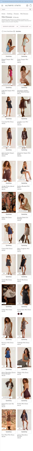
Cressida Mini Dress (8, 122)
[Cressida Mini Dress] (9, 106)
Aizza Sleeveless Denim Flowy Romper (9, 373)
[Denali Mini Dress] (24, 264)
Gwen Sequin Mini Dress (22, 60)
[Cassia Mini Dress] (9, 233)
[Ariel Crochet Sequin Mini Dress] (9, 138)
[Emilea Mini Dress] (24, 388)
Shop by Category (8, 26)
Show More (16, 442)
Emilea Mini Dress (22, 403)
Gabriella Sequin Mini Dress (8, 91)
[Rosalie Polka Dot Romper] (24, 202)
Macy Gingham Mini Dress (23, 249)
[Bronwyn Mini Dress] (9, 327)
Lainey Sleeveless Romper (22, 435)
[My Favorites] (13, 36)
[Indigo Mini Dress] (9, 294)
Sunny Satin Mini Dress (24, 309)
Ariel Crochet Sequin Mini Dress (8, 153)
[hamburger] (2, 5)
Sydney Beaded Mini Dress (23, 187)
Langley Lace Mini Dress (22, 122)
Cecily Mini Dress (7, 280)
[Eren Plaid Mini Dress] (9, 419)
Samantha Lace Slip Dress (8, 404)
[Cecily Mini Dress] (9, 264)
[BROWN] (19, 314)
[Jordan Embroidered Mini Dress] (9, 171)
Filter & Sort (24, 26)
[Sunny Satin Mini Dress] (24, 294)
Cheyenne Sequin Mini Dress (24, 153)
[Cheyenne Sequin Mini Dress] (24, 138)
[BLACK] (21, 314)
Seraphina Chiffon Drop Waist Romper (23, 91)
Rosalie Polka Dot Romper (22, 218)
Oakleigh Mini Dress (23, 342)
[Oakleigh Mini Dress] (24, 327)
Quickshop (9, 56)
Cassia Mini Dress (7, 248)
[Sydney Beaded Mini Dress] (24, 171)
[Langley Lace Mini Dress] (24, 106)
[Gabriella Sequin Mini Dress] (9, 75)
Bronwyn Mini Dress (8, 342)
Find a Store (18, 31)
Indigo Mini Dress (7, 309)
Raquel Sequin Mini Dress (7, 60)
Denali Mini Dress (22, 280)
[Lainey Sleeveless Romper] (24, 419)
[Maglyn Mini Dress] (24, 357)
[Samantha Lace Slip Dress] (9, 388)
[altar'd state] (13, 5)
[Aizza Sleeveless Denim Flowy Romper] (9, 357)
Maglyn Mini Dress (22, 372)
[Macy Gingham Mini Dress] (24, 233)
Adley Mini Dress (7, 217)
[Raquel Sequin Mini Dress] (9, 44)
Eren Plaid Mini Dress (8, 435)
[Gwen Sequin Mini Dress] (24, 44)
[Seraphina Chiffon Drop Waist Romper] (24, 75)
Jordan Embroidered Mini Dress (8, 187)
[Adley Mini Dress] (9, 202)
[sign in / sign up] (27, 5)
